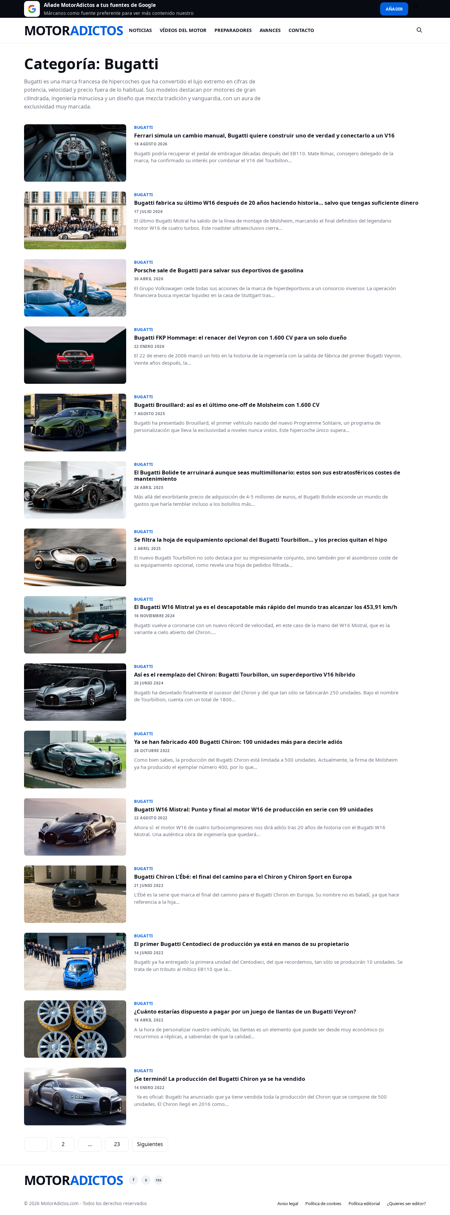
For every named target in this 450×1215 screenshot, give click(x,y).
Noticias (140, 30)
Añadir (394, 9)
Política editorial (364, 1203)
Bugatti (143, 127)
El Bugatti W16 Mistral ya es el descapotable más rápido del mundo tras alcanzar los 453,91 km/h (265, 607)
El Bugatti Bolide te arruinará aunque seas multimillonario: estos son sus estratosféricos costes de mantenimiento (267, 476)
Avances (270, 30)
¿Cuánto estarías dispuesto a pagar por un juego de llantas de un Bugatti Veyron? (245, 1011)
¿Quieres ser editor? (406, 1203)
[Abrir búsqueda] (419, 30)
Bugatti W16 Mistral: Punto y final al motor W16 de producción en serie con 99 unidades (253, 809)
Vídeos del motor (183, 30)
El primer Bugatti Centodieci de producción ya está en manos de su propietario (241, 944)
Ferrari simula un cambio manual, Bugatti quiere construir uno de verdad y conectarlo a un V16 (264, 135)
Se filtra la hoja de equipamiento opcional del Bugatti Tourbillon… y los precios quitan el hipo (260, 539)
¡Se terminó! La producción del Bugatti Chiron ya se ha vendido (219, 1078)
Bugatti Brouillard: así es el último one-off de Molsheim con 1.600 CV (227, 405)
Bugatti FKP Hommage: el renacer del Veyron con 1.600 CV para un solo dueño (240, 337)
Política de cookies (323, 1203)
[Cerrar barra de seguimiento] (419, 9)
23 (117, 1144)
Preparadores (233, 30)
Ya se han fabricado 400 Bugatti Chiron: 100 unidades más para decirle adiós (238, 741)
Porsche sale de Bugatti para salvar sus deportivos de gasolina (218, 270)
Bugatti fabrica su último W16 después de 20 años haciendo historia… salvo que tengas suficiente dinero (276, 202)
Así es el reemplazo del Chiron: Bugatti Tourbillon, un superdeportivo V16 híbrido (244, 674)
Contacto (301, 30)
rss (158, 1179)
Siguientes (150, 1144)
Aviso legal (287, 1203)
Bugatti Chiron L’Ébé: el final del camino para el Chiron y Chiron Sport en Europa (243, 876)
